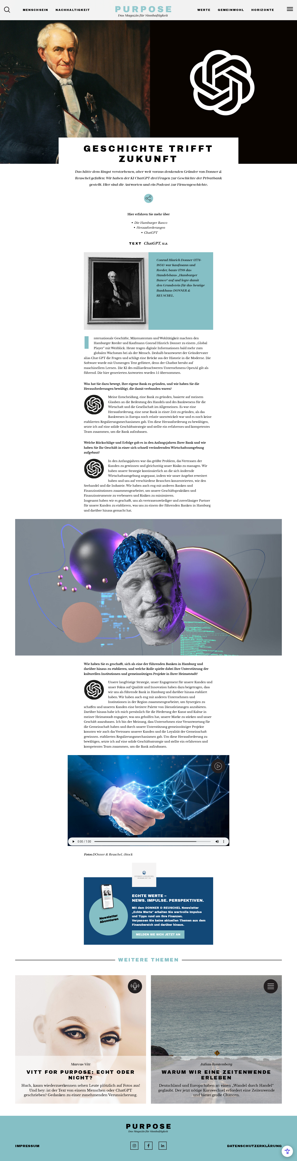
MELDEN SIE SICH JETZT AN (158, 934)
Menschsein (35, 10)
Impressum (27, 1146)
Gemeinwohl (231, 10)
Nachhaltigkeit (73, 10)
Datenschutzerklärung (254, 1146)
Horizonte (262, 10)
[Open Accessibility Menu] (287, 1151)
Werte (204, 10)
